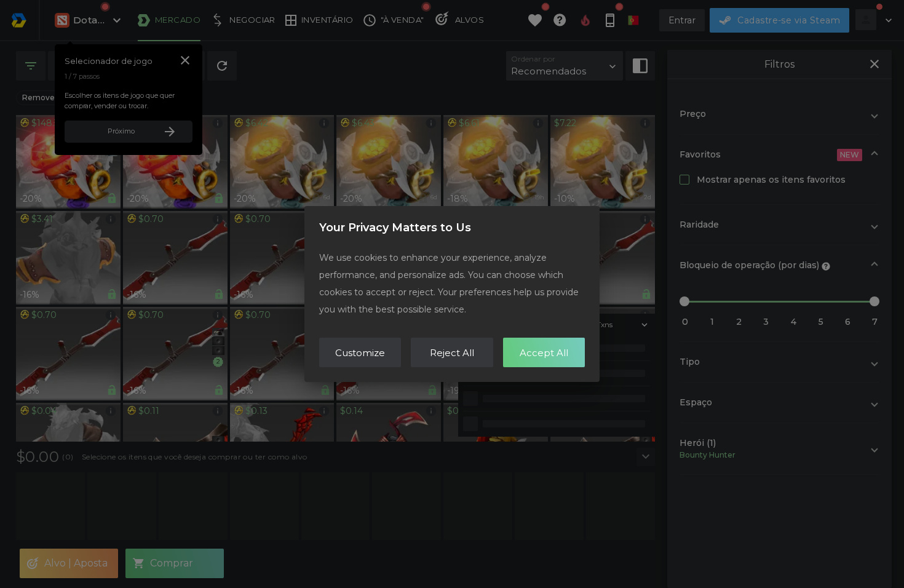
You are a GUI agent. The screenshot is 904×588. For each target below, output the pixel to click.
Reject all (452, 353)
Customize (360, 353)
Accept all (544, 353)
